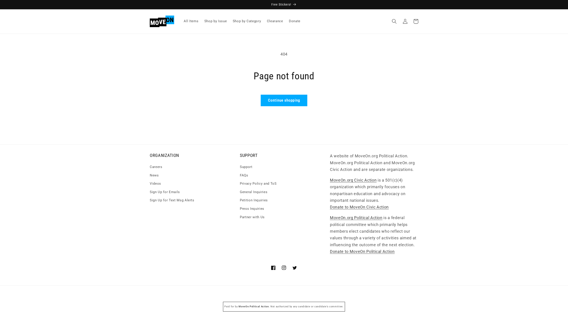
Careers (156, 167)
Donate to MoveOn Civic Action (359, 207)
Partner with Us (252, 217)
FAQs (244, 175)
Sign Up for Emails (165, 192)
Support (246, 167)
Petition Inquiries (254, 200)
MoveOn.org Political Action (356, 218)
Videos (155, 184)
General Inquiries (253, 192)
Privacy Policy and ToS (258, 184)
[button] (394, 21)
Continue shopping (284, 100)
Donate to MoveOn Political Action (362, 251)
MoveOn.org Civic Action (353, 180)
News (154, 175)
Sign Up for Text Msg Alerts (172, 200)
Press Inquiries (252, 209)
